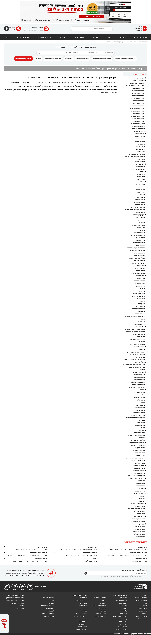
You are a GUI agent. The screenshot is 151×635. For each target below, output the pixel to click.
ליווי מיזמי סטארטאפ (53, 59)
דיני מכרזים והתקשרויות (135, 458)
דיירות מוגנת (140, 245)
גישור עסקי (140, 146)
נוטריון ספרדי (139, 529)
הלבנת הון (141, 194)
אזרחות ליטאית (138, 93)
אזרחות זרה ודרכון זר (136, 83)
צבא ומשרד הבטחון (137, 478)
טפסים (95, 37)
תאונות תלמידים (138, 385)
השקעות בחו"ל (139, 141)
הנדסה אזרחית (139, 260)
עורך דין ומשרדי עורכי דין (116, 42)
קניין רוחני (140, 266)
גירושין (142, 291)
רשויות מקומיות (139, 450)
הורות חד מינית (139, 293)
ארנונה (142, 402)
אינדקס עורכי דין (140, 37)
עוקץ (22, 606)
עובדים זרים (140, 166)
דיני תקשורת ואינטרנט (137, 387)
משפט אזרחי (140, 139)
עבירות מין (141, 187)
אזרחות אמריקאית (137, 108)
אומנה (142, 319)
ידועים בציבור (139, 281)
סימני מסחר (140, 271)
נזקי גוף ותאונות (138, 372)
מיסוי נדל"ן (140, 238)
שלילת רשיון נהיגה (138, 440)
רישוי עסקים (140, 448)
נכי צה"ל (141, 481)
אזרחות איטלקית (137, 116)
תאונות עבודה (139, 377)
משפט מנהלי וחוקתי (136, 443)
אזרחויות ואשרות (137, 504)
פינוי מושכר (140, 240)
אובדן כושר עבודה (138, 382)
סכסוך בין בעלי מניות (23, 59)
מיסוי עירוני (140, 392)
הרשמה (34, 27)
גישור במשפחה (139, 468)
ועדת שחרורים (139, 202)
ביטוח (142, 172)
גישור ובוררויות (138, 465)
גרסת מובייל (142, 619)
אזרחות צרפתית (138, 113)
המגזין (109, 37)
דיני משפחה (140, 276)
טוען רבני (141, 304)
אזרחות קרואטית (138, 129)
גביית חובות (140, 357)
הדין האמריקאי (139, 473)
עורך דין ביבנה (142, 555)
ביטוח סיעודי (140, 174)
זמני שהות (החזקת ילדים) (135, 316)
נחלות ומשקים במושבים (136, 248)
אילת (95, 558)
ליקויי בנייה (140, 227)
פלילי (142, 182)
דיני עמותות (140, 453)
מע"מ (143, 428)
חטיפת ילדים (140, 314)
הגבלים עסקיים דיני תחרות (125, 59)
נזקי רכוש (141, 179)
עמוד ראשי (132, 42)
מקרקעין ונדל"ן (138, 215)
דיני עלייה (141, 514)
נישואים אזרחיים (138, 296)
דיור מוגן (141, 220)
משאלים (63, 37)
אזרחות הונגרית (138, 121)
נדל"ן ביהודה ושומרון (136, 258)
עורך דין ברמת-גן (126, 549)
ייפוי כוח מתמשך (139, 131)
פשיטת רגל (140, 488)
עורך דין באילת (91, 561)
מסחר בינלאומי (139, 136)
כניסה (40, 27)
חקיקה (145, 606)
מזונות (142, 288)
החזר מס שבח (140, 425)
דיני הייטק (141, 151)
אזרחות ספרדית (138, 96)
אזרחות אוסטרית (137, 111)
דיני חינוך (142, 498)
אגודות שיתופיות (138, 225)
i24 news (20, 608)
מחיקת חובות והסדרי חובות (134, 359)
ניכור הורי (141, 321)
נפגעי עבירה (140, 212)
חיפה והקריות (41, 558)
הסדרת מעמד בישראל (136, 509)
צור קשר (144, 613)
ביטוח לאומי (141, 486)
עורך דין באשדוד (129, 555)
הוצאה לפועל (139, 347)
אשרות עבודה (139, 511)
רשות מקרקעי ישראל (137, 250)
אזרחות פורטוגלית (137, 98)
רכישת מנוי (11, 27)
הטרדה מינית (140, 184)
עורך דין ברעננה (14, 555)
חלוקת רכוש (140, 306)
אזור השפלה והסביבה (138, 553)
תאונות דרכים (139, 374)
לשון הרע (142, 496)
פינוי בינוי (141, 230)
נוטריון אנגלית (139, 534)
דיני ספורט (142, 501)
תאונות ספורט (139, 380)
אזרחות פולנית (138, 101)
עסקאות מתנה (139, 324)
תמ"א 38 (142, 222)
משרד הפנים (140, 506)
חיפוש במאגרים (141, 600)
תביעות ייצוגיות (140, 493)
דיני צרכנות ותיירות (138, 263)
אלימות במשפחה (138, 309)
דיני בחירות (140, 455)
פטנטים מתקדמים (138, 273)
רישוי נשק (141, 197)
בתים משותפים (139, 255)
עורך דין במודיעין (76, 555)
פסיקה (123, 37)
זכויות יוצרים (140, 268)
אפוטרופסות (140, 283)
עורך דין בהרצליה (27, 555)
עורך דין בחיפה (91, 549)
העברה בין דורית (138, 519)
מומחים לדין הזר (138, 80)
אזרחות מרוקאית (138, 126)
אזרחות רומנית (138, 88)
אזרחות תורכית (138, 118)
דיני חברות (140, 326)
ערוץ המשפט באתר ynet (15, 598)
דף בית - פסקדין (141, 598)
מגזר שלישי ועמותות (137, 154)
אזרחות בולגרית (138, 91)
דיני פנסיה (141, 177)
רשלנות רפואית (138, 362)
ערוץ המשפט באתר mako (15, 600)
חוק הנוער (141, 299)
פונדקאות (141, 278)
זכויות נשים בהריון (138, 169)
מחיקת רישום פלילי (137, 207)
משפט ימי (141, 144)
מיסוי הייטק (140, 410)
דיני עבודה (140, 164)
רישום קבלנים (139, 253)
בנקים (141, 349)
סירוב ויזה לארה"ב (138, 124)
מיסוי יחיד (141, 422)
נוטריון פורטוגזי (139, 531)
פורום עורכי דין (23, 37)
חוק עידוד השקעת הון (135, 352)
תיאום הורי (141, 311)
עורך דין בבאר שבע (40, 549)
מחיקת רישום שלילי (137, 354)
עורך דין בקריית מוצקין (26, 561)
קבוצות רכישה (139, 233)
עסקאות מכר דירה (138, 235)
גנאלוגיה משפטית (138, 521)
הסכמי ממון (140, 286)
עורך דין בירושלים (90, 555)
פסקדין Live (79, 37)
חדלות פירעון (139, 491)
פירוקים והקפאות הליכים (102, 59)
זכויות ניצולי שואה (138, 445)
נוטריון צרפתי (139, 526)
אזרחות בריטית (138, 106)
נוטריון (141, 524)
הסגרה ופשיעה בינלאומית (135, 210)
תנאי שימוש (143, 611)
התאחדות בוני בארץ (17, 603)
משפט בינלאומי (138, 471)
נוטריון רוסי (140, 537)
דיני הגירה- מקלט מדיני (135, 85)
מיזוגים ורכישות (82, 59)
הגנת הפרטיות (139, 463)
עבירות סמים (140, 199)
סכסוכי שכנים (140, 161)
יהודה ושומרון (141, 558)
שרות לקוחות (142, 608)
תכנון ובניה (140, 217)
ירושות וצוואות (138, 516)
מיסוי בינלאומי (139, 397)
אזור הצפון (92, 547)
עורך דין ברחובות (115, 555)
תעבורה (141, 430)
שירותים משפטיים (44, 37)
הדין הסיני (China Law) (136, 476)
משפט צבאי (140, 483)
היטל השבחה (140, 407)
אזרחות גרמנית (138, 103)
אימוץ (142, 301)
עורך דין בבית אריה (140, 561)
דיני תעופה (140, 149)
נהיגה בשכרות (139, 433)
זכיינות (38, 59)
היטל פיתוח (140, 405)
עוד (6, 37)
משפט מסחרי (139, 134)
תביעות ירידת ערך (138, 460)
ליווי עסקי (68, 59)
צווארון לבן (140, 189)
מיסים (142, 390)
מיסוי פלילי (140, 400)
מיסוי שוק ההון (139, 413)
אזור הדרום (42, 547)
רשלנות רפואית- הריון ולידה (134, 365)
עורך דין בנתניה (41, 555)
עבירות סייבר (140, 205)
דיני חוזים (140, 78)
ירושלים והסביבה (90, 553)
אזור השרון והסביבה (38, 553)
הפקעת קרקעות (139, 243)
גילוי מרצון (141, 395)
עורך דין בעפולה (79, 549)
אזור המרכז (142, 547)
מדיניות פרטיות (141, 616)
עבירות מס (141, 192)
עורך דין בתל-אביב (140, 549)
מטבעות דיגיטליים (138, 415)
